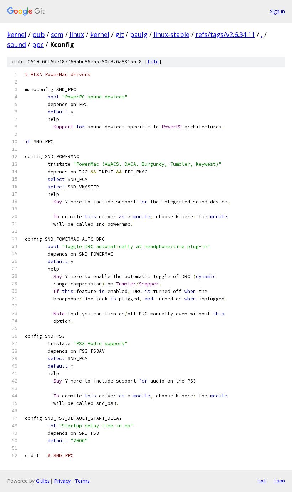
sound (16, 44)
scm (57, 34)
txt (262, 480)
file (153, 62)
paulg (138, 34)
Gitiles (43, 480)
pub (38, 34)
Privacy (62, 480)
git (119, 34)
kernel (16, 34)
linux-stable (171, 34)
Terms (82, 480)
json (279, 480)
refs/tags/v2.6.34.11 (225, 34)
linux (76, 34)
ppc (38, 44)
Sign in (277, 11)
